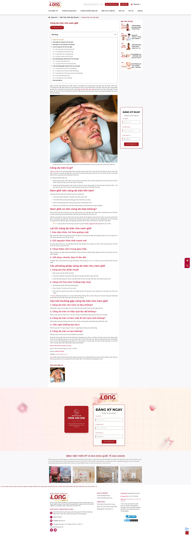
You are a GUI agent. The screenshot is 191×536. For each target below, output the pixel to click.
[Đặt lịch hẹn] (187, 260)
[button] (187, 533)
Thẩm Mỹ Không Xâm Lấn (104, 498)
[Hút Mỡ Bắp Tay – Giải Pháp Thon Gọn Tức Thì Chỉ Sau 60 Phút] (126, 56)
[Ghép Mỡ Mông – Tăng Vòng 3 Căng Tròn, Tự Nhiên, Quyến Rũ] (126, 46)
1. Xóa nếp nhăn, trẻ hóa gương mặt (64, 49)
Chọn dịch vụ (126, 135)
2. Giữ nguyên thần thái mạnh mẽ (64, 51)
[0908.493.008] (187, 265)
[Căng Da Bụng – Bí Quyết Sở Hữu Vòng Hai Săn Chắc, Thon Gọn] (126, 27)
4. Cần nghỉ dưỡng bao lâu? (62, 75)
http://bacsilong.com (61, 354)
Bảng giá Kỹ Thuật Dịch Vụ (105, 509)
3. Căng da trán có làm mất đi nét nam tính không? (69, 73)
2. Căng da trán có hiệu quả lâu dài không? (67, 70)
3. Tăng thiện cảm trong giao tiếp (64, 54)
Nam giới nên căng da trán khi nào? (63, 42)
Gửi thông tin (131, 144)
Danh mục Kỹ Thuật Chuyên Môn (107, 506)
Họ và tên (125, 118)
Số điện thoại (126, 127)
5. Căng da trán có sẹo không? (63, 78)
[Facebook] (51, 530)
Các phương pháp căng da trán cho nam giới (66, 59)
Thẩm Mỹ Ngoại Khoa (103, 495)
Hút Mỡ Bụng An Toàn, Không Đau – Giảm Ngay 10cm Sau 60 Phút (137, 67)
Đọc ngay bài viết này (93, 223)
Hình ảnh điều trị (57, 80)
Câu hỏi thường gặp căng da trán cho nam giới (66, 66)
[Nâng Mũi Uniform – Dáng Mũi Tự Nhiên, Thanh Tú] (126, 37)
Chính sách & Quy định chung (106, 504)
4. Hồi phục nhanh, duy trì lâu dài (64, 56)
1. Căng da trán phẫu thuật (62, 61)
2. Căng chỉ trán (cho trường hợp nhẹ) (65, 63)
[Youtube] (55, 530)
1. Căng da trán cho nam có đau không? (66, 68)
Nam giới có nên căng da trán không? (64, 44)
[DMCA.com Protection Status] (130, 521)
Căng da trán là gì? (58, 39)
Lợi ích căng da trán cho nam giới (62, 47)
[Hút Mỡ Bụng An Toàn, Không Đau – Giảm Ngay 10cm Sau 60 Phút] (126, 65)
